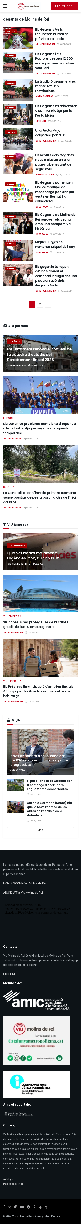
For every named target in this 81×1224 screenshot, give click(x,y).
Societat (9, 487)
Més (40, 830)
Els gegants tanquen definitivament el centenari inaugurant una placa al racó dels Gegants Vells (56, 276)
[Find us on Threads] (46, 1207)
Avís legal (8, 1179)
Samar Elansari (17, 365)
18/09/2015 (58, 207)
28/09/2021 (56, 121)
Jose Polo (42, 207)
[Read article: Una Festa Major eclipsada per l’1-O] (18, 139)
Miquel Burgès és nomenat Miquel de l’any (55, 244)
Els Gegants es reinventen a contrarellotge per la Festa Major (56, 111)
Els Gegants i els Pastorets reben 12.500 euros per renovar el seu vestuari (55, 61)
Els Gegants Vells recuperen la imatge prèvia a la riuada (52, 34)
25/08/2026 (37, 365)
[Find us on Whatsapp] (34, 1207)
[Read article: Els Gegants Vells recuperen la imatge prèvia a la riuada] (18, 38)
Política (14, 342)
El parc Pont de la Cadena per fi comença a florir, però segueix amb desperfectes (49, 785)
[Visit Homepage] (29, 6)
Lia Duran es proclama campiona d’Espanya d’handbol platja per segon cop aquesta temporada (39, 428)
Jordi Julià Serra (46, 141)
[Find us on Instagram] (15, 1207)
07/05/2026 (35, 820)
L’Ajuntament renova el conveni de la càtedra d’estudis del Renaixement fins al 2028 (39, 354)
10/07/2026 (18, 770)
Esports (9, 418)
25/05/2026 (35, 794)
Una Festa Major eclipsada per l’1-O (50, 133)
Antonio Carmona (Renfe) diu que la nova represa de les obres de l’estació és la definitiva (49, 809)
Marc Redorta (52, 1216)
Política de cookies (13, 1184)
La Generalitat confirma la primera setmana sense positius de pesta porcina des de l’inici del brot (39, 497)
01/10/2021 (64, 96)
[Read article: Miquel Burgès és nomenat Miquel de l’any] (18, 250)
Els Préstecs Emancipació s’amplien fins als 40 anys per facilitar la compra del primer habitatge (38, 691)
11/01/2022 (65, 73)
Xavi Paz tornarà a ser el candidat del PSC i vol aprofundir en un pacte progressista (39, 760)
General (11, 244)
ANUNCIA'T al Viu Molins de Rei (23, 892)
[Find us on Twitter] (9, 1207)
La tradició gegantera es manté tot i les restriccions (55, 86)
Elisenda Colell (45, 174)
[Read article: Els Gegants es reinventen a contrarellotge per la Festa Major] (18, 114)
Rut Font (41, 121)
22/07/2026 (33, 632)
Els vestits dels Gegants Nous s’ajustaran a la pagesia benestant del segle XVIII (54, 162)
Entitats (11, 31)
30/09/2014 (58, 252)
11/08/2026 (37, 564)
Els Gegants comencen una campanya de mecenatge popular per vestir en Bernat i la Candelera (54, 192)
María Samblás (44, 96)
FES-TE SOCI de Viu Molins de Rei (24, 883)
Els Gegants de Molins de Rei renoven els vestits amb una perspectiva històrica (55, 221)
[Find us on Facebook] (4, 1207)
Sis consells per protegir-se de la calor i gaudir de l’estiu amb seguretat (35, 624)
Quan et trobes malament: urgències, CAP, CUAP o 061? (33, 555)
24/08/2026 (32, 507)
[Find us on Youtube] (22, 1207)
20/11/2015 (65, 174)
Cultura (11, 56)
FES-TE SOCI (64, 6)
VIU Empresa (17, 545)
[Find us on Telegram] (28, 1207)
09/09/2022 (65, 44)
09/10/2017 (66, 141)
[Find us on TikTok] (40, 1207)
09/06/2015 (58, 234)
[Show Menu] (5, 6)
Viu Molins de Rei (45, 44)
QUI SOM (9, 974)
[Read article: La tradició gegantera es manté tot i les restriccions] (18, 90)
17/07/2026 (33, 701)
